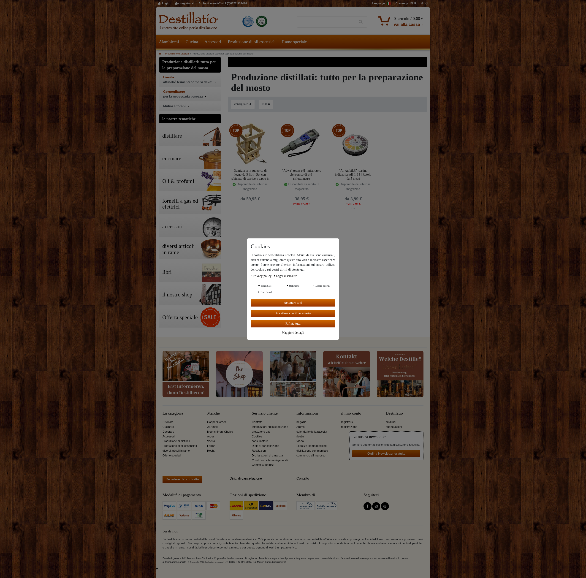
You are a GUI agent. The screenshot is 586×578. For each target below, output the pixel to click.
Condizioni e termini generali (270, 460)
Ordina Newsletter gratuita (386, 453)
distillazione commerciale (312, 450)
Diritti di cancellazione (265, 446)
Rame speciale (294, 41)
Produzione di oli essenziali (252, 41)
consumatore (260, 441)
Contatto (257, 422)
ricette (300, 436)
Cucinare (168, 427)
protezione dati (261, 431)
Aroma (300, 427)
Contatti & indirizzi (263, 465)
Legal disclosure (286, 276)
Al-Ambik (212, 427)
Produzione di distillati (177, 53)
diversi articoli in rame (176, 450)
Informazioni (307, 413)
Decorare (168, 431)
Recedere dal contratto (182, 479)
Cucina (192, 41)
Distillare (168, 422)
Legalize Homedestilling (311, 446)
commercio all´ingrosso (311, 455)
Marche (213, 413)
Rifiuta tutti (293, 323)
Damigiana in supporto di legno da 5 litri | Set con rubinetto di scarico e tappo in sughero (250, 174)
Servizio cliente (265, 413)
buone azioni (394, 427)
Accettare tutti (293, 302)
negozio (301, 422)
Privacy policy (262, 276)
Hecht (210, 450)
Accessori (212, 41)
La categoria (173, 413)
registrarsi (347, 422)
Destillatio (394, 413)
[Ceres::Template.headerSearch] (360, 22)
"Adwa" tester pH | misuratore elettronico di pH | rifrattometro (301, 174)
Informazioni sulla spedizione (270, 427)
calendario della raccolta (311, 431)
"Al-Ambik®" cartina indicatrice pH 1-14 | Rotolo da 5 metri (353, 174)
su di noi (391, 422)
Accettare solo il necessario (293, 313)
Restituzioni (259, 450)
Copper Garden (217, 422)
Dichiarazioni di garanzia (267, 455)
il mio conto (351, 413)
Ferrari (211, 446)
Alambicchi (169, 41)
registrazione (349, 427)
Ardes (210, 436)
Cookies (257, 436)
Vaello (211, 441)
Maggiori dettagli (293, 332)
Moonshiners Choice (220, 431)
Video (300, 441)
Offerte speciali (172, 455)
